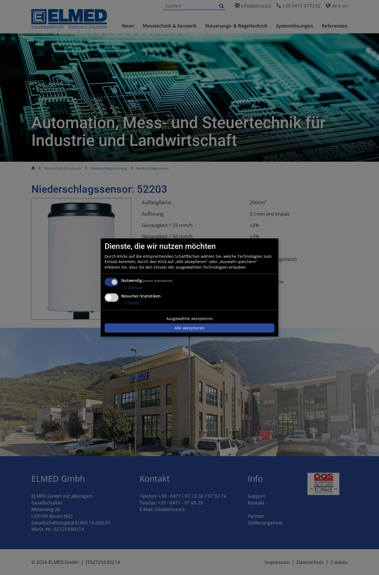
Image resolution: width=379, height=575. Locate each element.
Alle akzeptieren (189, 328)
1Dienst (130, 303)
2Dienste (131, 288)
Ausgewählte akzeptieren (189, 318)
